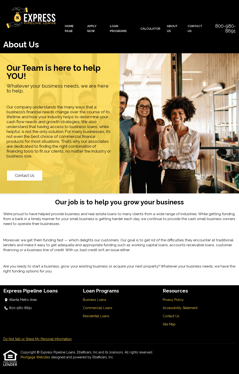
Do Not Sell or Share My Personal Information (37, 339)
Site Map (169, 324)
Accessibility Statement (180, 308)
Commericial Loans (97, 308)
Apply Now (92, 28)
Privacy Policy (173, 300)
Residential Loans (96, 316)
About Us (172, 28)
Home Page (69, 28)
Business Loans (94, 300)
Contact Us (195, 28)
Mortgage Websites (36, 357)
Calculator (150, 28)
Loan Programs (118, 28)
